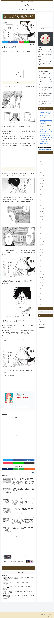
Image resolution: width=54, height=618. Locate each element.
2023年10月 (41, 213)
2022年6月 (41, 257)
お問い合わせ (50, 614)
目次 (17, 72)
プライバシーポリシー (43, 614)
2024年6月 (41, 191)
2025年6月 (41, 158)
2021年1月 (41, 304)
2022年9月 (41, 249)
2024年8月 (41, 186)
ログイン (41, 319)
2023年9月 (41, 216)
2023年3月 (41, 233)
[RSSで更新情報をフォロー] (29, 469)
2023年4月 (41, 230)
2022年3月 (41, 266)
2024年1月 (41, 205)
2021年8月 (41, 285)
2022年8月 (41, 252)
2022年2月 (41, 268)
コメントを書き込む (18, 572)
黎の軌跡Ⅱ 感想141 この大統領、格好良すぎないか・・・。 (46, 143)
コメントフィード (43, 324)
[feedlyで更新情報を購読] (18, 469)
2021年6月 (41, 290)
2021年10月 (41, 279)
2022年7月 (41, 255)
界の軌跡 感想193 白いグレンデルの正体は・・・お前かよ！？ (45, 103)
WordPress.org (42, 327)
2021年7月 (41, 288)
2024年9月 (41, 183)
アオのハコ (5, 414)
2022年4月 (41, 263)
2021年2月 (41, 302)
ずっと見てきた (19, 76)
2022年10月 (41, 246)
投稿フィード (42, 321)
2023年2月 (41, 235)
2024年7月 (41, 189)
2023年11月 (41, 211)
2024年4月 (41, 197)
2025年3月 (41, 167)
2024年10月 (41, 180)
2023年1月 (41, 238)
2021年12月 (41, 274)
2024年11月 (41, 178)
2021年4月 (41, 296)
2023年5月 (41, 227)
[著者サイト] (7, 469)
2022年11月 (41, 244)
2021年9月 (41, 282)
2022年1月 (41, 271)
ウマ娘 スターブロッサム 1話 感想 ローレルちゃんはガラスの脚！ (46, 131)
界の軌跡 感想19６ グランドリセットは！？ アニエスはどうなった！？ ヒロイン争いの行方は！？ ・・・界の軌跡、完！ (45, 81)
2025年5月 (41, 161)
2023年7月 (41, 222)
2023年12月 (41, 208)
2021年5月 (41, 293)
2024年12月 (41, 175)
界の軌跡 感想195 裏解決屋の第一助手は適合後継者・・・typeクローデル (45, 89)
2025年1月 (41, 172)
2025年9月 (41, 156)
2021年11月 (41, 277)
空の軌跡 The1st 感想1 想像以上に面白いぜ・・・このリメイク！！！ (45, 73)
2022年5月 (41, 260)
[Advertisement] (18, 61)
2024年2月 (41, 202)
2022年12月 (41, 241)
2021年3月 (41, 299)
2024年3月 (41, 200)
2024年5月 (41, 194)
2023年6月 (41, 224)
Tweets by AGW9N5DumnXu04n (45, 149)
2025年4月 (41, 164)
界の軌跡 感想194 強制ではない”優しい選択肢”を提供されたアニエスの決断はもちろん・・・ (45, 96)
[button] (51, 28)
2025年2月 (41, 169)
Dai (48, 133)
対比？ (17, 74)
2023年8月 (41, 219)
